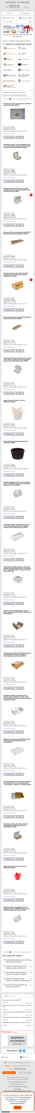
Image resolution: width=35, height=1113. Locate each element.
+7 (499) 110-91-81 (19, 1069)
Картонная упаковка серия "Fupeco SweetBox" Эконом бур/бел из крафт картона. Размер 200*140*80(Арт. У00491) (16, 825)
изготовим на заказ (17, 95)
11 (17, 36)
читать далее (29, 1003)
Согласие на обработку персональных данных (17, 1091)
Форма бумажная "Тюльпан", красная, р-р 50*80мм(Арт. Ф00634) (15, 866)
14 (20, 99)
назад (5, 99)
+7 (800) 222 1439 (14, 7)
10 (14, 36)
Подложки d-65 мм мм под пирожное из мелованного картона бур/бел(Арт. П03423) (17, 104)
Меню (6, 1057)
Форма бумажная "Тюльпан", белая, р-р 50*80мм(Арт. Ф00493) (14, 401)
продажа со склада (7, 95)
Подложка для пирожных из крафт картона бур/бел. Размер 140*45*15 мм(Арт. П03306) (17, 317)
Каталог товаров (27, 18)
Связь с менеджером (25, 1072)
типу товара (14, 92)
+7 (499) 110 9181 (14, 5)
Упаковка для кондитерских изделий (19, 41)
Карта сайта (17, 1089)
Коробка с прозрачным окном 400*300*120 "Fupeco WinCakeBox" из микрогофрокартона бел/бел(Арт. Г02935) (17, 740)
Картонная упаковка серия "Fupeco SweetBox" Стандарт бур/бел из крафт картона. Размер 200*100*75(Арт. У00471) (16, 274)
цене (19, 92)
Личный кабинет (26, 13)
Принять (17, 1107)
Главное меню (9, 18)
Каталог (25, 1057)
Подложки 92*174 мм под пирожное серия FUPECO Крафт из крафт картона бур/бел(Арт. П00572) (17, 233)
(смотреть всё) (14, 995)
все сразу (29, 99)
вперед (24, 99)
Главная (4, 41)
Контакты (9, 13)
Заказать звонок (15, 9)
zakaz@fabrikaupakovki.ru (19, 1082)
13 (18, 99)
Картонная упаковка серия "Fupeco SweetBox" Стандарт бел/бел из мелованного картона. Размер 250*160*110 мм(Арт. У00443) (17, 190)
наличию (23, 92)
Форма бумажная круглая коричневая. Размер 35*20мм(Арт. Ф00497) (16, 441)
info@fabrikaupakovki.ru (17, 1084)
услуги (24, 95)
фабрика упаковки (17, 2)
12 (21, 36)
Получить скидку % (10, 133)
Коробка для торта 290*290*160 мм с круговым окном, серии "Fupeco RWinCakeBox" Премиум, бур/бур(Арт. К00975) (17, 612)
